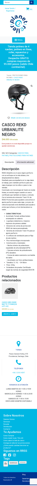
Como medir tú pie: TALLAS (13, 438)
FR (6, 463)
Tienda (8, 75)
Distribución (7, 427)
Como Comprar (8, 436)
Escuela (6, 424)
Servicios (6, 422)
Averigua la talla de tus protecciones (16, 443)
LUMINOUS (13, 463)
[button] (32, 86)
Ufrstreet (22, 462)
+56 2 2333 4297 (18, 373)
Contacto (6, 429)
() (30, 9)
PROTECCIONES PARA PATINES (21, 156)
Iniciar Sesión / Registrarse (10, 9)
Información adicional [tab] (25, 162)
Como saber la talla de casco (13, 441)
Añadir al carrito (9, 314)
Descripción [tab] (9, 162)
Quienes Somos (9, 419)
